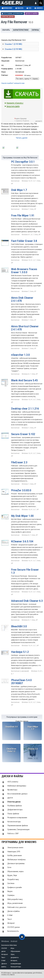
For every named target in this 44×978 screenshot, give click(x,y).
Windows (7, 8)
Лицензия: (5, 61)
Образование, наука (15, 871)
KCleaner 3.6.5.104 (22, 541)
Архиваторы (12, 790)
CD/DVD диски (13, 927)
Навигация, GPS (13, 851)
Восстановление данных (17, 794)
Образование (15, 951)
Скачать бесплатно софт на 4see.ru (14, 2)
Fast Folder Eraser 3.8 (24, 240)
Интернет (11, 923)
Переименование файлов (17, 825)
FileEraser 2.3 (19, 462)
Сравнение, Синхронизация (18, 829)
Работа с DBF (13, 833)
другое (10, 798)
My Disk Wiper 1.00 (22, 515)
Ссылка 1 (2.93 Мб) (13, 44)
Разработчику (13, 879)
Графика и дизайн (14, 887)
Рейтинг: (4, 75)
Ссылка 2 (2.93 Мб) (13, 49)
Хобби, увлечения (14, 855)
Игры (12, 948)
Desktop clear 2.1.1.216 (25, 408)
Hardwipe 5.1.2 (20, 651)
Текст (9, 919)
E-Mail (9, 915)
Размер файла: (7, 69)
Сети (9, 867)
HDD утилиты (12, 782)
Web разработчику (15, 899)
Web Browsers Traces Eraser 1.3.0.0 (24, 271)
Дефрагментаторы (15, 809)
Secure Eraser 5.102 (23, 434)
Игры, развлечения (15, 903)
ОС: (2, 65)
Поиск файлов (13, 814)
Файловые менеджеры (16, 786)
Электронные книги (15, 847)
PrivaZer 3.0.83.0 (21, 490)
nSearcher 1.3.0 (20, 354)
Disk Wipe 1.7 (19, 189)
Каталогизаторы (14, 822)
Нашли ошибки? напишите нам (12, 83)
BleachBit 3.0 (19, 626)
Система (10, 883)
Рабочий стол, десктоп (16, 907)
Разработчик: (6, 57)
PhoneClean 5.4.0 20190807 (21, 682)
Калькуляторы (16, 967)
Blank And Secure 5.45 (24, 380)
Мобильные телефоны (16, 859)
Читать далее (21, 138)
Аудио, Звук (12, 875)
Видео (10, 891)
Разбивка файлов (14, 806)
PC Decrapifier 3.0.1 (23, 161)
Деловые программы (16, 863)
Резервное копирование (17, 817)
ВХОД (35, 3)
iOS (29, 8)
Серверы (11, 895)
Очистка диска (8, 16)
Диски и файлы (31, 13)
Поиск (41, 3)
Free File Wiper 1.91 (22, 215)
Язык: (3, 72)
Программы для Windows (13, 13)
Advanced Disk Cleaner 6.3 (27, 600)
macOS (20, 8)
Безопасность (13, 931)
